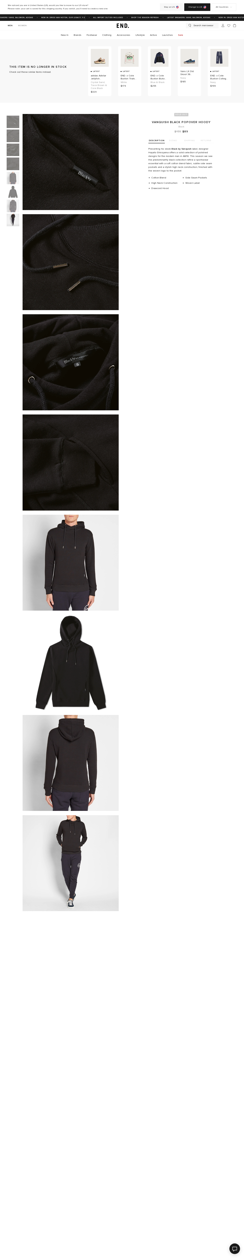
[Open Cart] (234, 25)
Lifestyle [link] (140, 35)
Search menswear (203, 25)
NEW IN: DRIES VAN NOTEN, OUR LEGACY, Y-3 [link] (54, 18)
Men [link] (10, 25)
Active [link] (153, 35)
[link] (122, 25)
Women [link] (22, 25)
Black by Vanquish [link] (181, 148)
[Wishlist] (228, 25)
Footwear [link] (92, 35)
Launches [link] (167, 35)
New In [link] (65, 35)
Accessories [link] (123, 35)
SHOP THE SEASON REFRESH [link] (136, 18)
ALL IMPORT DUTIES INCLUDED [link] (99, 18)
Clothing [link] (106, 35)
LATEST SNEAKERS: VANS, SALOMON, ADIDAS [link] (179, 18)
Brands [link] (77, 35)
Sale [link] (180, 35)
